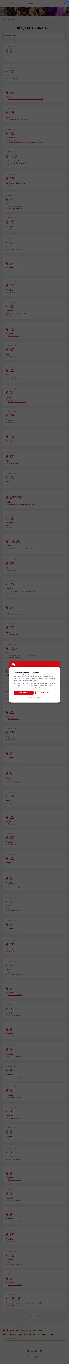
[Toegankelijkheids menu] (67, 2)
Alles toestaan (23, 693)
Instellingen (45, 693)
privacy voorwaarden (19, 680)
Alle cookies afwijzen (34, 697)
